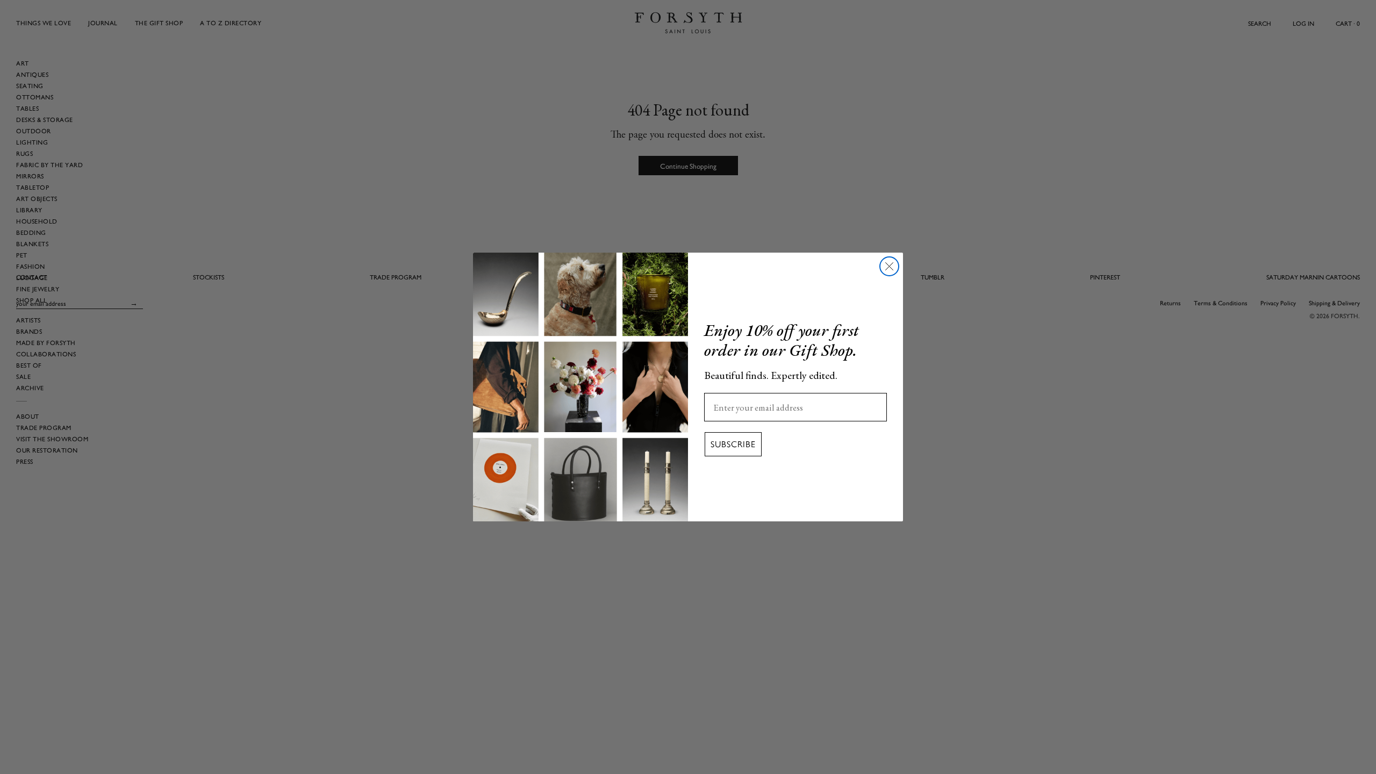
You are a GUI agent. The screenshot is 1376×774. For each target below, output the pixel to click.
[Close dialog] (889, 266)
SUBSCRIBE (733, 444)
